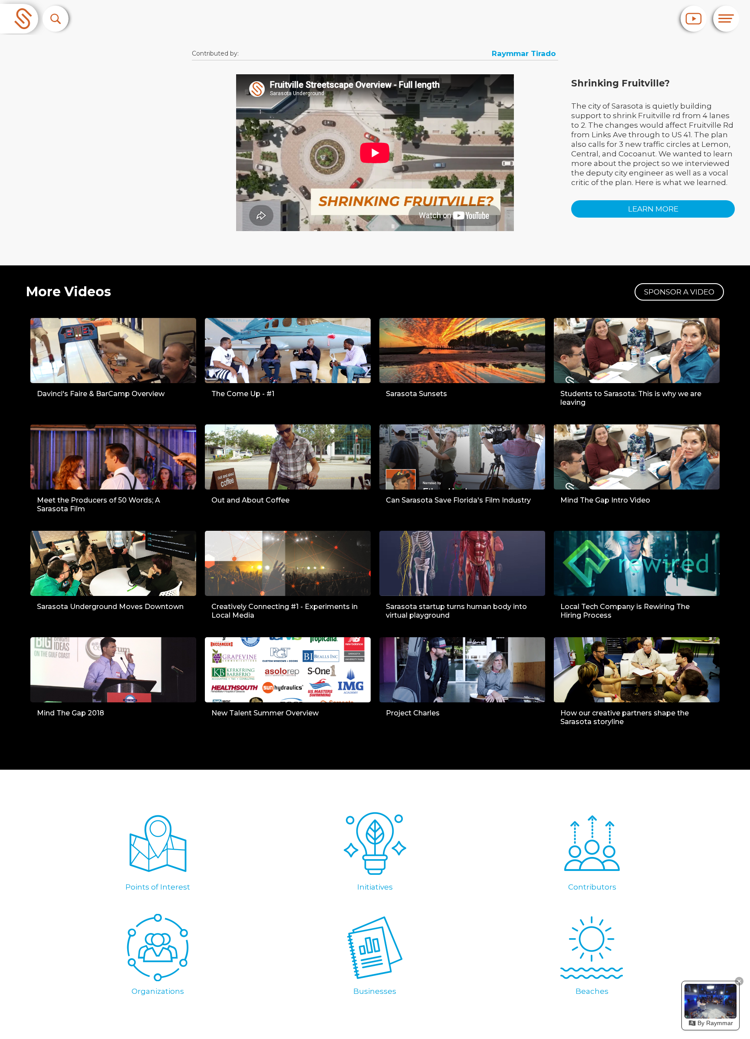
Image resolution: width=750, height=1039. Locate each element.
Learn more (653, 209)
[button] (56, 19)
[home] (19, 18)
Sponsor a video (679, 292)
